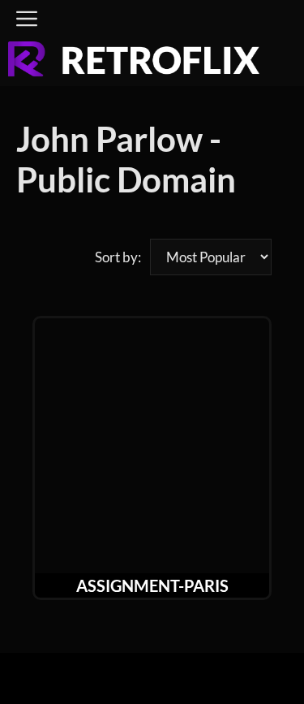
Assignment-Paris (152, 585)
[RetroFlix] (133, 63)
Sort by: (118, 257)
